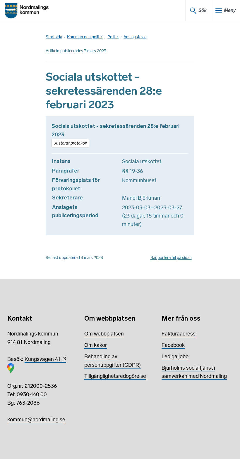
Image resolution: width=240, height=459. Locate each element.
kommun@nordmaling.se (36, 419)
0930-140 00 (32, 394)
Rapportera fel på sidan (171, 257)
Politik (113, 36)
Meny (230, 10)
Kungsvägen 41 (45, 359)
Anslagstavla (135, 36)
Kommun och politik (84, 36)
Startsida (54, 36)
